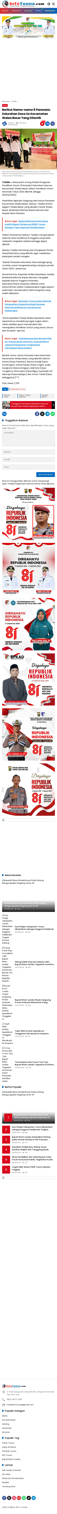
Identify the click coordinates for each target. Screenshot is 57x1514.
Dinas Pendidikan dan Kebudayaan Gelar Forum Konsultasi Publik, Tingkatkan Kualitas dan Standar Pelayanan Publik (33, 1158)
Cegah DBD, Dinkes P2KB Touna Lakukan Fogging (31, 1168)
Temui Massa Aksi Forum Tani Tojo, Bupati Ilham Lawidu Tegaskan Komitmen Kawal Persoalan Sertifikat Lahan (35, 1063)
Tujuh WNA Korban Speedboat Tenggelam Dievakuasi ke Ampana (32, 1032)
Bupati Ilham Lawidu (11, 1459)
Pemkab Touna (9, 1451)
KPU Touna (7, 1455)
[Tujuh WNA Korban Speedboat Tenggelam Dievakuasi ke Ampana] (7, 1034)
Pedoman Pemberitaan (13, 1478)
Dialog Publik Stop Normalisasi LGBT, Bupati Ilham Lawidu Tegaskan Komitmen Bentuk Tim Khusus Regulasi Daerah (35, 963)
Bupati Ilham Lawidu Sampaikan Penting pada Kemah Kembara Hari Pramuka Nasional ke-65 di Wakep (31, 1138)
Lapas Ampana (9, 1447)
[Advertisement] (28, 68)
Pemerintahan (8, 1420)
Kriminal (5, 1432)
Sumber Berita (44, 396)
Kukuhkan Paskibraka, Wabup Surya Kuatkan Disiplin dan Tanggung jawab (30, 1148)
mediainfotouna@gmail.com (20, 1404)
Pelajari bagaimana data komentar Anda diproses (31, 483)
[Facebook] (37, 414)
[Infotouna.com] (23, 3)
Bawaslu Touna (18, 389)
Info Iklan (6, 1474)
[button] (48, 4)
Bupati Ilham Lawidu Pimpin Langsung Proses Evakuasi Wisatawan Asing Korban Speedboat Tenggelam (33, 1001)
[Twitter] (42, 414)
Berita (4, 1416)
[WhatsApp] (52, 414)
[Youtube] (19, 1498)
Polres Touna (8, 1443)
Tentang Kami (8, 1486)
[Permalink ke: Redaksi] (5, 123)
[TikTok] (29, 1498)
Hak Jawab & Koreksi (11, 1470)
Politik (5, 105)
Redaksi (11, 123)
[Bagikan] (52, 123)
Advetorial (6, 1428)
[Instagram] (14, 1498)
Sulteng (5, 1424)
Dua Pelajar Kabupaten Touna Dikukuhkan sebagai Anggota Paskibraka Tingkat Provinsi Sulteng (35, 928)
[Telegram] (47, 414)
